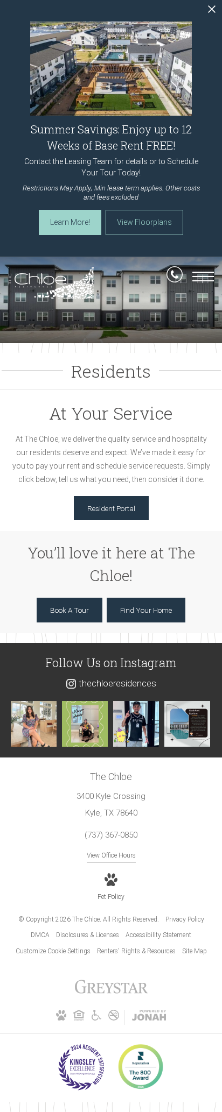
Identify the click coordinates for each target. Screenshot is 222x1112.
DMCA (40, 935)
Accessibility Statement (158, 935)
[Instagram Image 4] (187, 724)
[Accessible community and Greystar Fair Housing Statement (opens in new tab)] (96, 1018)
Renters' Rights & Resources (136, 951)
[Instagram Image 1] (34, 724)
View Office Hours (111, 855)
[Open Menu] (203, 276)
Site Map (194, 951)
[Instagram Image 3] (136, 724)
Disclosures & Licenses (87, 935)
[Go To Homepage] (51, 283)
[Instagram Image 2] (85, 724)
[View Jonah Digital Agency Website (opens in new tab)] (149, 1017)
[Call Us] (174, 276)
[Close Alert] (212, 12)
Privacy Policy (184, 919)
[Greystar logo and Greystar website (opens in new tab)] (111, 992)
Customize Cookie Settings (53, 951)
